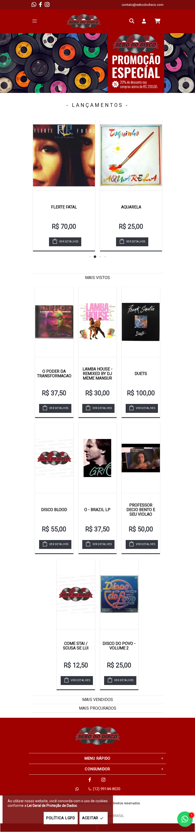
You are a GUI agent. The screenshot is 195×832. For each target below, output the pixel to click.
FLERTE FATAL (64, 207)
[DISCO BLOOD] (54, 458)
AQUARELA (131, 207)
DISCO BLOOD (54, 509)
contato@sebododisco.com (143, 5)
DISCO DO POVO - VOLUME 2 (119, 645)
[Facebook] (40, 4)
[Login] (145, 21)
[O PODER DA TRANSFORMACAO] (54, 322)
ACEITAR (90, 818)
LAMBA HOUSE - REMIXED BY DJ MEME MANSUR (97, 374)
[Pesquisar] (133, 21)
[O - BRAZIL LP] (97, 458)
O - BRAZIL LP (97, 509)
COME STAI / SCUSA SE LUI (76, 645)
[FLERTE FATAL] (64, 155)
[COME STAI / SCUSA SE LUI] (76, 594)
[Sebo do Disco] (83, 21)
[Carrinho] (157, 21)
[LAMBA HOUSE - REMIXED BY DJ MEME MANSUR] (97, 322)
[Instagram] (47, 4)
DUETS (141, 373)
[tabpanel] (97, 63)
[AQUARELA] (131, 155)
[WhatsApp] (33, 4)
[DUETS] (141, 322)
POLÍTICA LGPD (60, 818)
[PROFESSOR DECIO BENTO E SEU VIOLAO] (141, 458)
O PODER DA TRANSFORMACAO (54, 373)
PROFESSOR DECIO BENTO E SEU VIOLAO (140, 510)
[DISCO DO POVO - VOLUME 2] (119, 594)
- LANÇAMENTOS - (97, 105)
